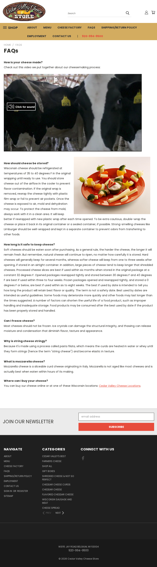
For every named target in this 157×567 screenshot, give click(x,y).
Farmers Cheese (51, 461)
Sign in (8, 491)
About (32, 27)
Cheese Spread (51, 507)
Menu (47, 27)
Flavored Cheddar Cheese (58, 494)
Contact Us (61, 36)
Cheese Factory (69, 27)
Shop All (47, 466)
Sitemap (8, 496)
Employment (36, 36)
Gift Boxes (48, 471)
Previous (151, 555)
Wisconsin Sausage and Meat (57, 501)
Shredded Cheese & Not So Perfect (58, 477)
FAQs (91, 27)
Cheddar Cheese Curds (56, 484)
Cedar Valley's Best (54, 456)
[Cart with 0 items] (153, 12)
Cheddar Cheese (52, 489)
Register (22, 491)
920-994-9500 (92, 36)
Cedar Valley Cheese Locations (120, 386)
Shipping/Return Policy (119, 27)
